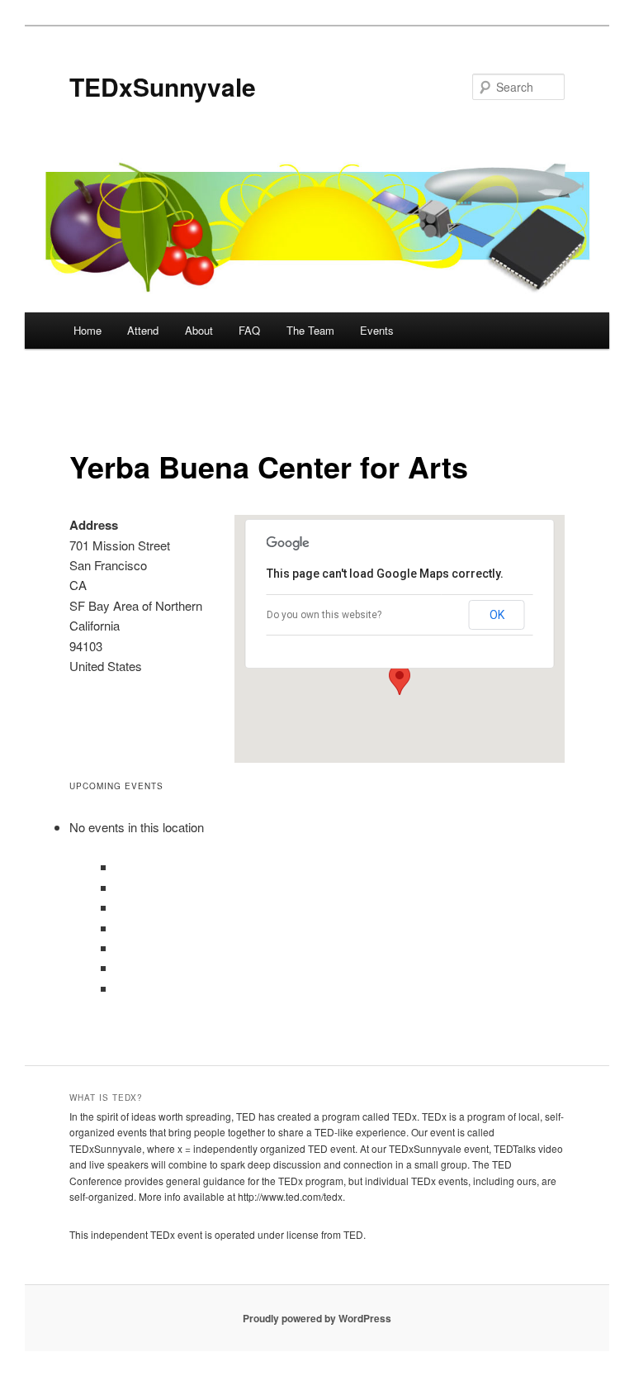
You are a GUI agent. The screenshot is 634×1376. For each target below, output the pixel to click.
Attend (142, 330)
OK (497, 614)
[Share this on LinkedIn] (117, 927)
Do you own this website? (324, 615)
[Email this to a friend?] (117, 866)
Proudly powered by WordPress (317, 1318)
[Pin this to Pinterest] (117, 967)
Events (377, 330)
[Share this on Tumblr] (117, 988)
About (199, 330)
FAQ (249, 330)
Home (87, 330)
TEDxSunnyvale (162, 86)
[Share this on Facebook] (117, 887)
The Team (310, 330)
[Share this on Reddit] (117, 947)
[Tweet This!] (117, 907)
